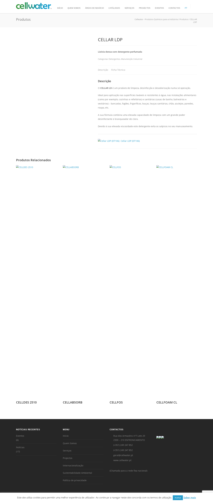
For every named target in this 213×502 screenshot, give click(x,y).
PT (186, 8)
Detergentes (114, 59)
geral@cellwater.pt (123, 455)
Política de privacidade (75, 480)
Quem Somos (74, 8)
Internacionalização (73, 465)
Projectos (144, 8)
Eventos (159, 8)
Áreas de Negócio (94, 8)
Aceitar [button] (178, 497)
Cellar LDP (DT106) (129, 140)
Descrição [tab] (103, 69)
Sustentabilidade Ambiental (77, 472)
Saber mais (190, 497)
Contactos (174, 8)
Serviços (129, 8)
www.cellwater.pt (122, 460)
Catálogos (114, 8)
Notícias (20, 447)
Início (60, 8)
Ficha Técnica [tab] (118, 69)
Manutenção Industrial (131, 59)
